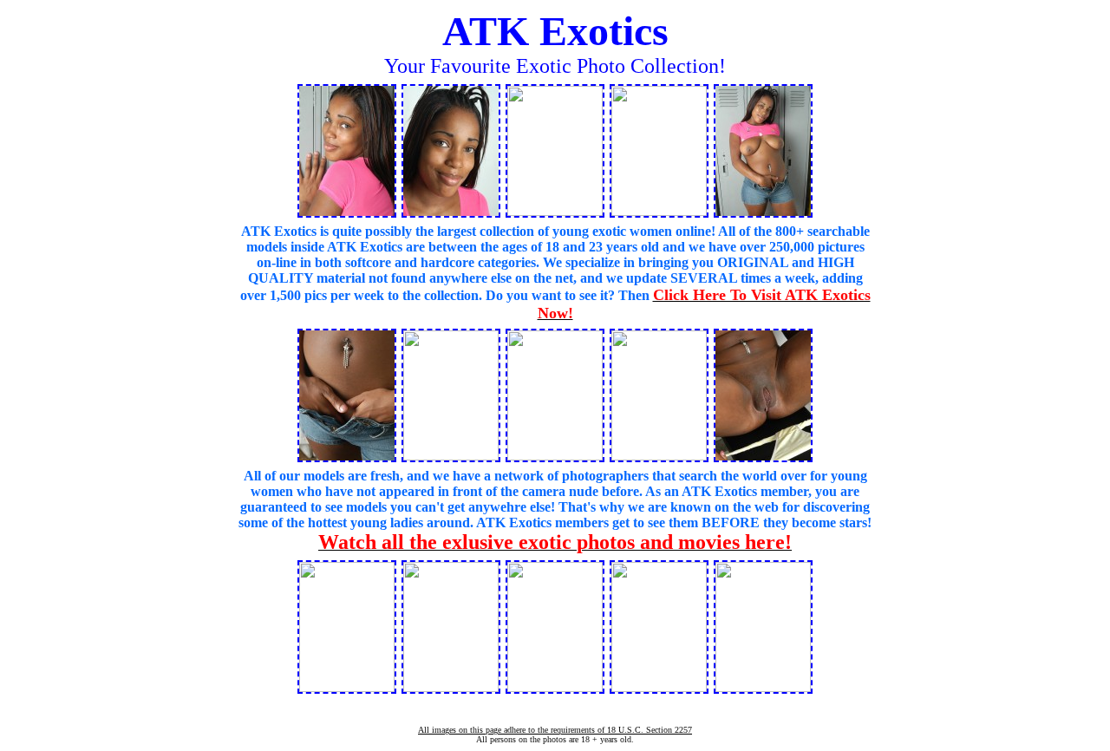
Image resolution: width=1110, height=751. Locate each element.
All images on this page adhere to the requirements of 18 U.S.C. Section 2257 (555, 730)
